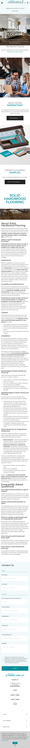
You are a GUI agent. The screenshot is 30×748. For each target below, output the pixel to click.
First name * (5, 574)
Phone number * (6, 606)
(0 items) (27, 2)
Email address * (5, 616)
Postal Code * (5, 625)
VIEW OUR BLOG (13, 118)
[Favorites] (25, 2)
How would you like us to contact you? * (11, 598)
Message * (4, 643)
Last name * (4, 584)
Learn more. (5, 740)
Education (6, 726)
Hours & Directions (15, 686)
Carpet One (4, 16)
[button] (22, 2)
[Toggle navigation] (2, 3)
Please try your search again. (15, 51)
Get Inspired (7, 720)
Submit (15, 668)
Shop (4, 714)
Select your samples (13, 182)
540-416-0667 (15, 11)
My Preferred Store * (7, 634)
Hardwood (18, 16)
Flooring (11, 16)
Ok (15, 743)
